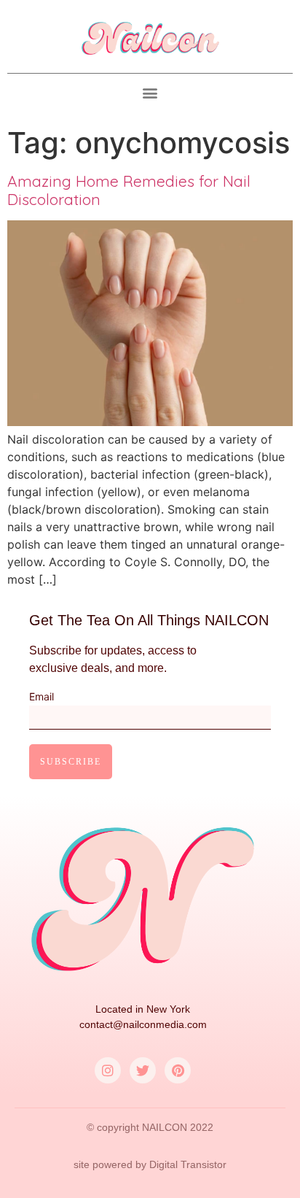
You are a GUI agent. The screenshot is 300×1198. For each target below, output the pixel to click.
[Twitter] (143, 1070)
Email (41, 697)
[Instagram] (108, 1070)
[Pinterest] (178, 1070)
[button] (150, 93)
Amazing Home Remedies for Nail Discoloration (128, 190)
